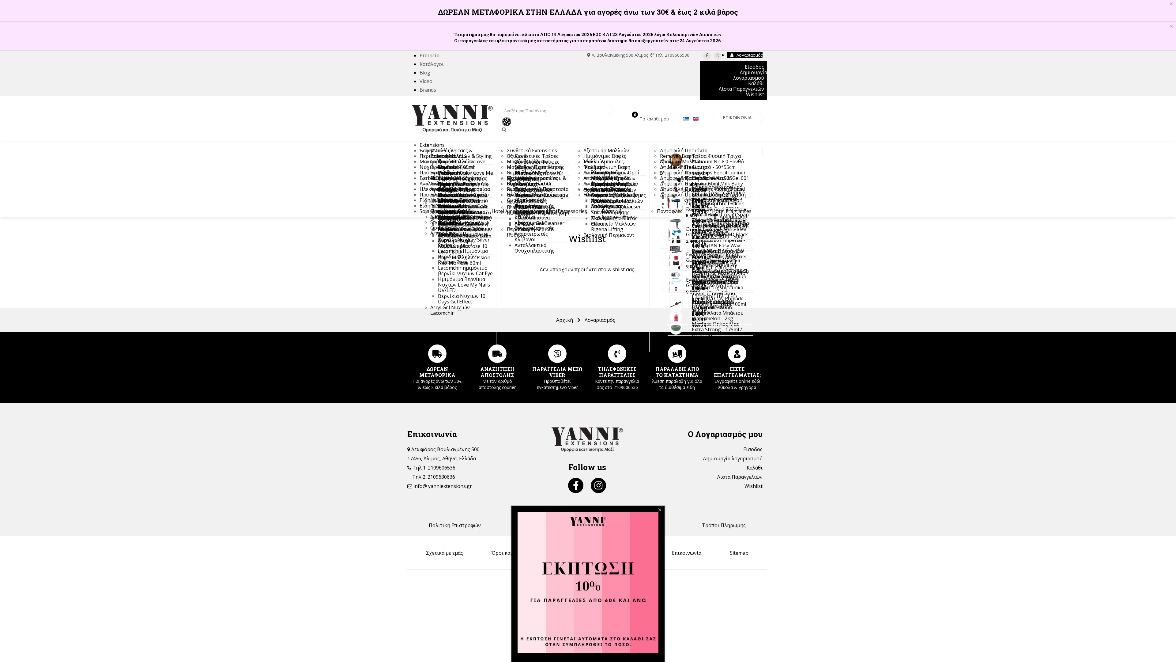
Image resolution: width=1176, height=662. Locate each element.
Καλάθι (755, 467)
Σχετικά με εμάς (444, 553)
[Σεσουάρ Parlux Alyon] (675, 203)
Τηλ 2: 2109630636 (433, 477)
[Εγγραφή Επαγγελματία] (737, 353)
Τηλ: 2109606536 (671, 55)
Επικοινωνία (686, 553)
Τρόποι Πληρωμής (724, 525)
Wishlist (753, 486)
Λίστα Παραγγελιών (740, 477)
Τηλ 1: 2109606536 (433, 467)
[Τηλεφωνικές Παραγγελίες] (617, 353)
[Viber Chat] (557, 353)
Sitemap (739, 553)
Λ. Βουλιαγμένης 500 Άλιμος (620, 55)
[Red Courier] (497, 353)
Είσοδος (753, 449)
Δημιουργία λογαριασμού (733, 458)
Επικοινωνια (737, 117)
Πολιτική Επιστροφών (455, 525)
